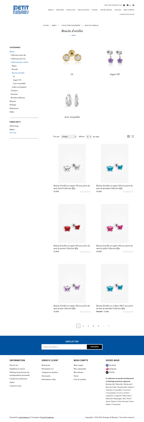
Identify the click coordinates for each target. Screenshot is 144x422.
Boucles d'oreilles (18, 73)
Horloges (71, 10)
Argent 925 (17, 80)
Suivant (104, 326)
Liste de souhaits (80, 379)
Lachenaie (109, 390)
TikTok (111, 372)
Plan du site (14, 365)
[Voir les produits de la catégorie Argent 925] (114, 58)
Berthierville (110, 384)
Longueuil (118, 396)
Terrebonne (116, 404)
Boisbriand (128, 384)
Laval (119, 393)
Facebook (112, 365)
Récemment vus (48, 369)
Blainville (119, 384)
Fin (109, 326)
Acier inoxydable (19, 83)
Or (14, 76)
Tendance (14, 90)
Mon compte (129, 10)
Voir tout (13, 132)
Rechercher (46, 365)
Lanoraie (127, 390)
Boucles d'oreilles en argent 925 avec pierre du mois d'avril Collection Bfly (71, 187)
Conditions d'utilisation (18, 379)
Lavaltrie (125, 393)
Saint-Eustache (123, 401)
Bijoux (51, 10)
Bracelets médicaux (18, 97)
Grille (128, 136)
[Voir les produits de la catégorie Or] (72, 58)
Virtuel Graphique (47, 417)
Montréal (109, 398)
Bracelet (15, 69)
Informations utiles (49, 379)
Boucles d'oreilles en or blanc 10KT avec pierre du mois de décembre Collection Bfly (114, 307)
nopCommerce (24, 417)
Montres (60, 10)
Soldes (95, 10)
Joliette (130, 387)
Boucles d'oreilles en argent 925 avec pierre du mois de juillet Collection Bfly (114, 247)
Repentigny (118, 398)
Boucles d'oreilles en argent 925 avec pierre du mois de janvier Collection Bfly (71, 247)
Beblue (12, 129)
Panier (76, 376)
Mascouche (127, 396)
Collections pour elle (18, 55)
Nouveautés (46, 376)
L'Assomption (111, 393)
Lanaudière (118, 390)
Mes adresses (78, 372)
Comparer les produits (50, 372)
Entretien (14, 94)
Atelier (117, 10)
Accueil (46, 25)
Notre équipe (106, 10)
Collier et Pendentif (19, 87)
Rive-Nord (127, 398)
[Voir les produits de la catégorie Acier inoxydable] (72, 101)
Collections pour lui (18, 58)
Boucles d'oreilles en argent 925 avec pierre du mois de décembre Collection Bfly (114, 187)
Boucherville (122, 387)
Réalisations (83, 10)
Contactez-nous (127, 14)
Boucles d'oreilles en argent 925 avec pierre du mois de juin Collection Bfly (71, 307)
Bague (14, 66)
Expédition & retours (17, 369)
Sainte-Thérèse (111, 401)
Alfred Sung (14, 126)
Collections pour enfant (19, 62)
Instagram (112, 369)
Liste (132, 136)
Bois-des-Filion (111, 387)
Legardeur (109, 396)
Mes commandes (80, 369)
